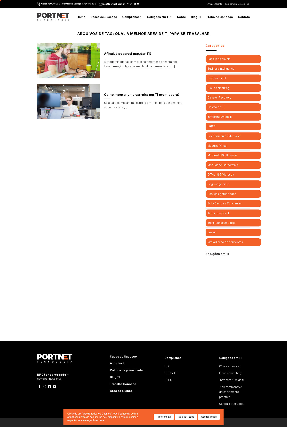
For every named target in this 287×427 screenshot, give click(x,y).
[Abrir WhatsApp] (277, 417)
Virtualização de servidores (225, 242)
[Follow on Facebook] (128, 4)
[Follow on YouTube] (138, 4)
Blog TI (196, 17)
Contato (244, 17)
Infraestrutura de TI (220, 116)
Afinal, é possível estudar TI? (128, 54)
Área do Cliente (215, 4)
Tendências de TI (219, 213)
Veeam (212, 232)
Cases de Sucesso (103, 17)
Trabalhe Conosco (219, 17)
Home (81, 17)
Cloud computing (218, 88)
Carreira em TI (217, 78)
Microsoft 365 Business (222, 155)
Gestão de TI (216, 107)
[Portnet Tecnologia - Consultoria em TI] (53, 16)
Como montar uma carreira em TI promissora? (142, 95)
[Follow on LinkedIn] (135, 4)
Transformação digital (221, 222)
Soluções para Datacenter (224, 203)
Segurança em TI (218, 184)
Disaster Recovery (219, 97)
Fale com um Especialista (237, 4)
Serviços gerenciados (222, 193)
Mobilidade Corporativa (223, 165)
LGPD (211, 126)
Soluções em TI (158, 17)
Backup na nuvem (219, 58)
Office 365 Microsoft (221, 174)
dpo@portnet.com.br (49, 378)
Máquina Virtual (217, 145)
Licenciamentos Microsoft (224, 136)
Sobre (181, 17)
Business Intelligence (221, 68)
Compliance (131, 17)
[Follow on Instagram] (131, 4)
